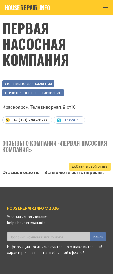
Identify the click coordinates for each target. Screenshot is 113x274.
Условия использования (27, 216)
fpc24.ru (73, 120)
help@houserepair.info (26, 222)
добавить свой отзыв (90, 166)
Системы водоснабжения (28, 84)
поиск (98, 236)
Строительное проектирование (33, 93)
